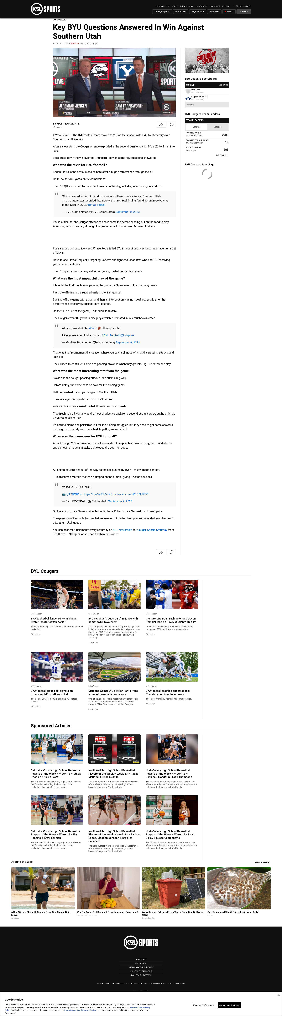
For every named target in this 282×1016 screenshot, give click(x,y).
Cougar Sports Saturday (152, 530)
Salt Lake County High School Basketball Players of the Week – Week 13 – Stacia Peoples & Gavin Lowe (56, 774)
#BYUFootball (96, 204)
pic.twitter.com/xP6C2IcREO (130, 494)
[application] (114, 82)
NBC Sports (215, 6)
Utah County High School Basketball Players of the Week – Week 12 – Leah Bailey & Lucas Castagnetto (170, 835)
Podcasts (214, 11)
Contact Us (141, 963)
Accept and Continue (229, 1005)
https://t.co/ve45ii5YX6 (98, 494)
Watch (229, 11)
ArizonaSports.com (106, 984)
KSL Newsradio (122, 530)
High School (198, 11)
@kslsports (127, 335)
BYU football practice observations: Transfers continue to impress (168, 692)
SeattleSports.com (176, 984)
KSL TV (175, 6)
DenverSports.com (124, 984)
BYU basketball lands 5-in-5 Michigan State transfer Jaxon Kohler (54, 620)
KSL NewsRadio (186, 6)
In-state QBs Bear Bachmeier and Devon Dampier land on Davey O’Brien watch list (171, 620)
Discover (226, 6)
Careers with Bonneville (141, 967)
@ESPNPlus (74, 494)
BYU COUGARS (59, 20)
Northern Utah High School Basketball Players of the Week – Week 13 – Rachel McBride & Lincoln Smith (113, 774)
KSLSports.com (140, 984)
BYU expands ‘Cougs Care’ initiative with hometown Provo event (113, 620)
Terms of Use (136, 1007)
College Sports (162, 11)
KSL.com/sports (163, 6)
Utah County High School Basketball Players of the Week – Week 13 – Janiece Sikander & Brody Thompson (169, 774)
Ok (279, 995)
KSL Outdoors (201, 6)
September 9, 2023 (127, 211)
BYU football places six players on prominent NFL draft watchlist (52, 692)
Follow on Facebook (141, 971)
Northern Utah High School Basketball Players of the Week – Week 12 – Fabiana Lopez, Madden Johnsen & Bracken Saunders (114, 836)
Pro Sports (180, 11)
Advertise (141, 959)
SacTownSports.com (157, 984)
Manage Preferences (203, 1005)
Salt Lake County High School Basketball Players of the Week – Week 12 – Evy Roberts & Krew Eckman (56, 835)
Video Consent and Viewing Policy (80, 1010)
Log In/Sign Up (244, 6)
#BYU (93, 328)
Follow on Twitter (141, 975)
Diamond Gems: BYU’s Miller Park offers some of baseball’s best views (113, 692)
